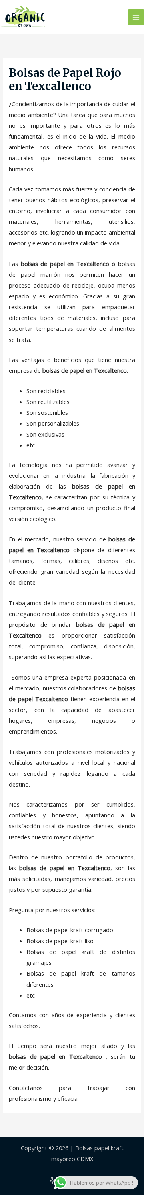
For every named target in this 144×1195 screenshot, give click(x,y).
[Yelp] (52, 1180)
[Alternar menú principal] (136, 17)
